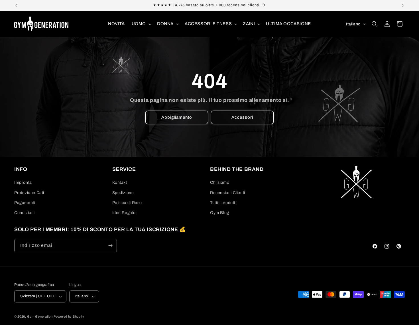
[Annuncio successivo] (402, 5)
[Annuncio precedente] (16, 5)
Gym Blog (219, 213)
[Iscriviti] (110, 245)
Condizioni (24, 213)
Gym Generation (40, 316)
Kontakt (119, 182)
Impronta (23, 182)
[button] (141, 24)
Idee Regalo (124, 213)
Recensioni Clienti (227, 193)
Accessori (242, 117)
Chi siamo (219, 182)
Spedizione (123, 193)
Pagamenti (24, 203)
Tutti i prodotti (223, 203)
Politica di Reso (127, 203)
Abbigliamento (176, 117)
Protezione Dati (29, 193)
